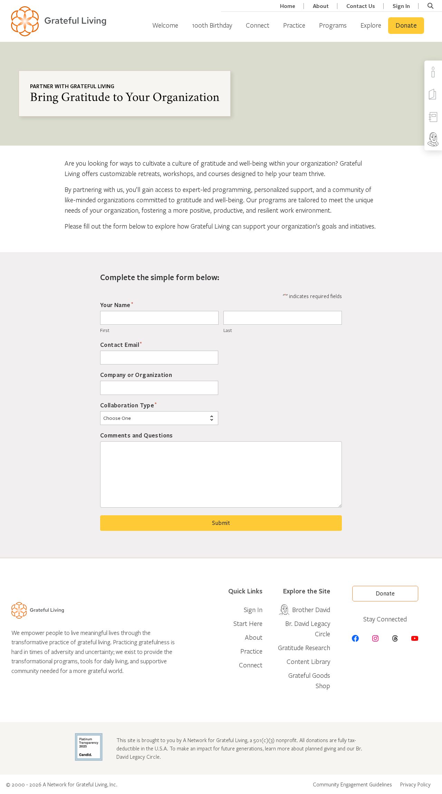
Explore (371, 25)
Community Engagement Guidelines (352, 784)
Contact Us (360, 6)
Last (227, 330)
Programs (333, 25)
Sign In (401, 6)
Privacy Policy (415, 784)
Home (287, 6)
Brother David (311, 609)
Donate (406, 25)
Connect (257, 25)
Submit (221, 523)
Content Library (308, 661)
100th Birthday (212, 25)
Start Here (247, 623)
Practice (294, 25)
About (321, 6)
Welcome (165, 25)
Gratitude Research (304, 647)
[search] (430, 6)
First (104, 330)
